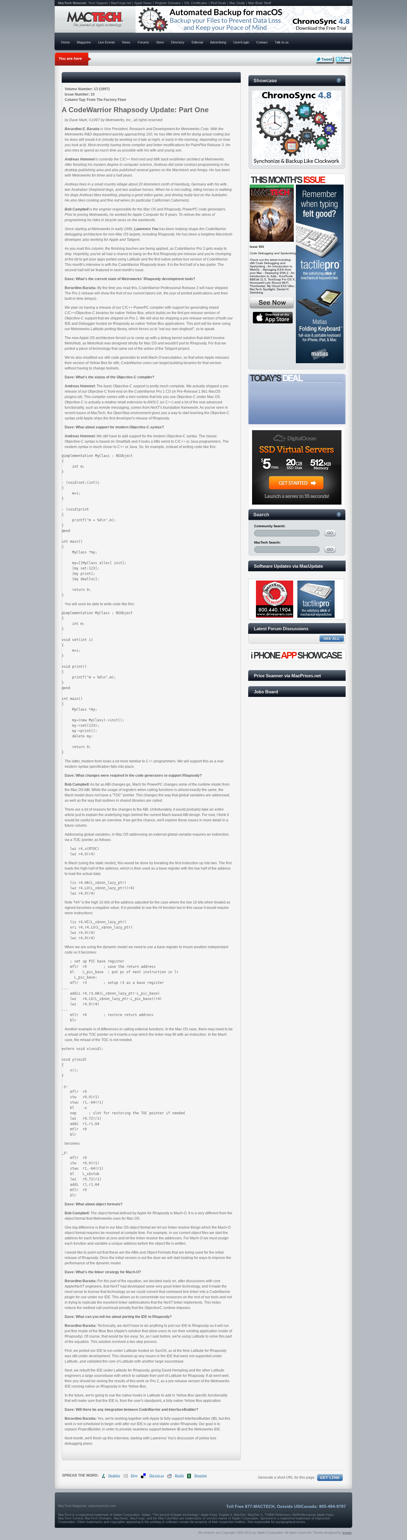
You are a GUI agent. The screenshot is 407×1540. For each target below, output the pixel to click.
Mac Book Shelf (259, 3)
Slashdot (114, 1475)
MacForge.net (121, 3)
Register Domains (168, 3)
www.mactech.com (102, 1506)
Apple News (143, 3)
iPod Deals (218, 3)
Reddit (179, 1475)
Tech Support (98, 3)
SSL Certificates (195, 3)
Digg (134, 1475)
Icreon (347, 1532)
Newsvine (200, 1475)
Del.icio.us (156, 1475)
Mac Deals (237, 3)
